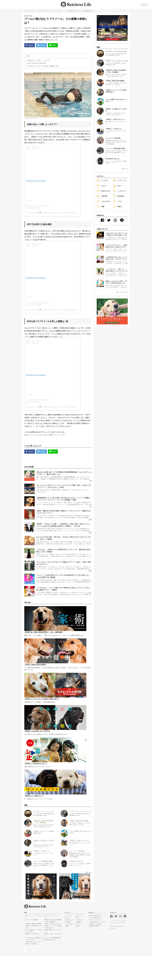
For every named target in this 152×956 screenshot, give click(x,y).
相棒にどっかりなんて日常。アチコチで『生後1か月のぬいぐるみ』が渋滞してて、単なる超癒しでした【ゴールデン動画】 (116, 282)
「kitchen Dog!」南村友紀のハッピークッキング (34, 938)
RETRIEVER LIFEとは (50, 939)
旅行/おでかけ (106, 191)
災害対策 (104, 196)
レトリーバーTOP (28, 11)
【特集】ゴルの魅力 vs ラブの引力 (33, 926)
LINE (54, 45)
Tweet (42, 45)
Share (30, 45)
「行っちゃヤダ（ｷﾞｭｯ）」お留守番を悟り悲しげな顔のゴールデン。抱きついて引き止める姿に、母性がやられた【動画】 (116, 246)
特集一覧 (88, 872)
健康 (102, 206)
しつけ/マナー (122, 191)
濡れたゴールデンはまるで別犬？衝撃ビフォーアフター (45, 435)
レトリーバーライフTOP (118, 922)
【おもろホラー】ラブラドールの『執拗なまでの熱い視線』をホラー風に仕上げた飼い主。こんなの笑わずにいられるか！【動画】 (116, 234)
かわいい (60, 11)
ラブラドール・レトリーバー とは (52, 916)
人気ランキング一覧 (121, 292)
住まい (119, 186)
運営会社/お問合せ (94, 926)
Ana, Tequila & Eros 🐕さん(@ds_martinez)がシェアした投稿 (46, 213)
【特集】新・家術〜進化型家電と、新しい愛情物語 (52, 920)
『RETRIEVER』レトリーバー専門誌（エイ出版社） (33, 943)
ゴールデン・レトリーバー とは (33, 916)
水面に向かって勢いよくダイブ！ (39, 60)
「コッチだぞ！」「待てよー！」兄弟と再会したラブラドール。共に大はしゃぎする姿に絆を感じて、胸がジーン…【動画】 (116, 270)
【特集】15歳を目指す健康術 (33, 923)
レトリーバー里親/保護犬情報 (52, 937)
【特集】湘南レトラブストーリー (52, 931)
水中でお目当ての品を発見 (36, 63)
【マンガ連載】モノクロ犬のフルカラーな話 (34, 931)
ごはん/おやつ (106, 201)
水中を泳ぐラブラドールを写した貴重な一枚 (42, 66)
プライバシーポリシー (95, 920)
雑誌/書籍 (120, 196)
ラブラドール (46, 11)
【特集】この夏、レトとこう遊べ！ (52, 934)
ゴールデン (105, 180)
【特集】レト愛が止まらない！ (52, 923)
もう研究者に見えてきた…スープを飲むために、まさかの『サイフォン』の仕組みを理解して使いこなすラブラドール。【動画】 (116, 258)
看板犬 (119, 206)
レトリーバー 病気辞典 (31, 920)
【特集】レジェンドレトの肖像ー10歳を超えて (52, 926)
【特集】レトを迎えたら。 (32, 933)
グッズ (119, 201)
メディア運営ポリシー (95, 918)
